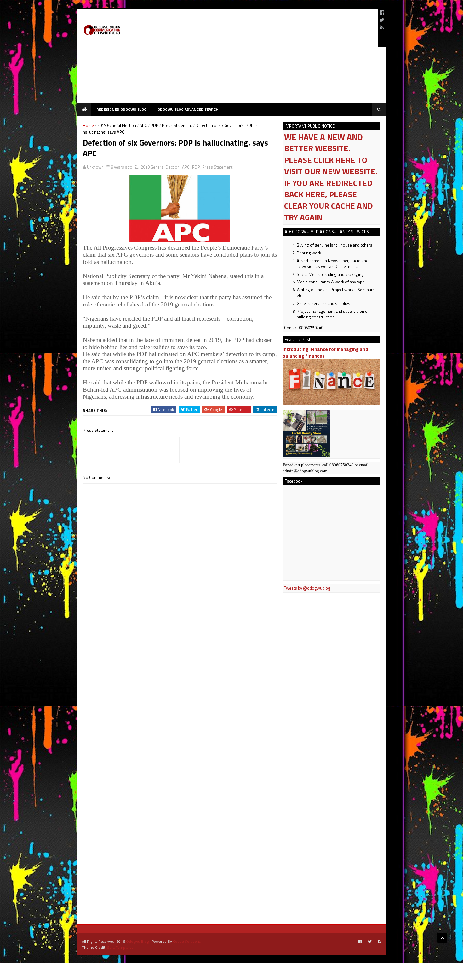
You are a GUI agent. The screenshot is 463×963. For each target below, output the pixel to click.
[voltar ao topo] (442, 938)
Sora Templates (120, 947)
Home (88, 125)
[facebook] (382, 12)
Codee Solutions (187, 941)
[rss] (382, 27)
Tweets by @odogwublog (307, 588)
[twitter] (382, 20)
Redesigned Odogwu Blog (121, 109)
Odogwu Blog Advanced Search (188, 109)
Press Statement (177, 125)
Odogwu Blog (137, 941)
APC (143, 125)
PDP (154, 125)
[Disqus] (180, 663)
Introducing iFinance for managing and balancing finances (325, 353)
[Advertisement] (258, 58)
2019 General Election (116, 125)
